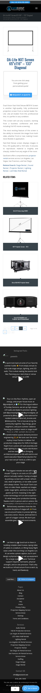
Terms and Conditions (20, 618)
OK (15, 689)
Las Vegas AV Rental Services (20, 633)
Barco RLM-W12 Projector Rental (20, 283)
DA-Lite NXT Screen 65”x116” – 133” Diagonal (18, 15)
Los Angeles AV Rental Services (20, 642)
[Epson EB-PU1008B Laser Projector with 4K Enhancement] (20, 302)
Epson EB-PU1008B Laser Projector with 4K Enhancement (20, 318)
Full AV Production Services (20, 631)
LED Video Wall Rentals (20, 636)
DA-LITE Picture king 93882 (20, 211)
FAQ (20, 601)
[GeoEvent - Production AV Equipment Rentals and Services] (17, 8)
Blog (20, 593)
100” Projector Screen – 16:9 (20, 247)
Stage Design (20, 662)
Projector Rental (16, 168)
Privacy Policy (20, 607)
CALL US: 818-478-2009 (20, 2)
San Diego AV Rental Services (20, 650)
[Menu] (36, 8)
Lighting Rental (20, 639)
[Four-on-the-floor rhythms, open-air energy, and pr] (20, 415)
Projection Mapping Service (20, 610)
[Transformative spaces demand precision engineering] (20, 450)
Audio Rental (20, 628)
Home (20, 604)
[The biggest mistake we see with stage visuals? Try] (20, 486)
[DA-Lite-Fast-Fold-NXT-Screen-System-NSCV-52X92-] (20, 41)
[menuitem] (36, 8)
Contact (20, 596)
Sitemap (20, 616)
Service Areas (20, 613)
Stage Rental (21, 165)
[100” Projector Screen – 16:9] (20, 230)
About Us (20, 590)
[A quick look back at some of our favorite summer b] (20, 379)
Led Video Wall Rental (18, 171)
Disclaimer (20, 599)
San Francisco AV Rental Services (20, 653)
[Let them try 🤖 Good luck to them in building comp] (20, 558)
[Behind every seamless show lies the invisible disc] (20, 522)
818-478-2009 (20, 679)
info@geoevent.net (20, 675)
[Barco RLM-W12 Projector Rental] (20, 266)
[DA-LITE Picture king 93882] (20, 194)
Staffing (20, 659)
